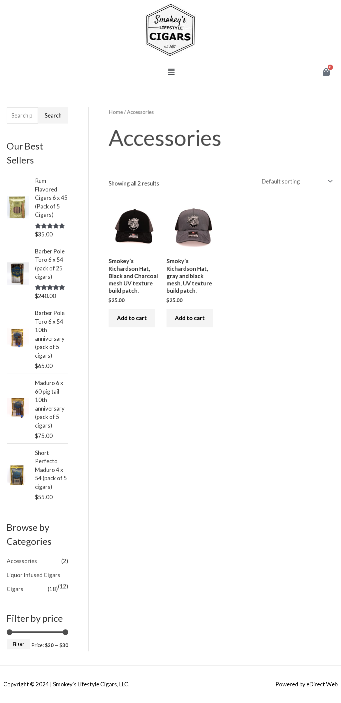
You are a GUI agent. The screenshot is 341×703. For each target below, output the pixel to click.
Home (116, 112)
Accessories (22, 560)
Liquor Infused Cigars (33, 574)
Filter (18, 644)
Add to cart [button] (132, 317)
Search (53, 115)
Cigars (15, 588)
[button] (171, 72)
